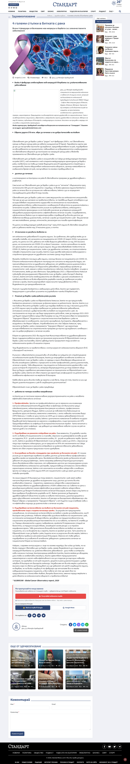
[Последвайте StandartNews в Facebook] (9, 8)
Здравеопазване (60, 16)
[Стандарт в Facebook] (29, 615)
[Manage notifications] (125, 759)
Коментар (14, 712)
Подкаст (50, 753)
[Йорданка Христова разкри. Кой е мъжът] (100, 72)
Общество (38, 753)
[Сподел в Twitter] (74, 624)
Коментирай (82, 630)
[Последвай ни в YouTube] (109, 747)
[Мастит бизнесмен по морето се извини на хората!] (100, 61)
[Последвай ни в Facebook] (104, 747)
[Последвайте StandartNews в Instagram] (11, 8)
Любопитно (84, 753)
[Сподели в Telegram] (82, 624)
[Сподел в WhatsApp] (87, 624)
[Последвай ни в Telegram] (120, 747)
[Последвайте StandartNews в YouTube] (14, 8)
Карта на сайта (91, 762)
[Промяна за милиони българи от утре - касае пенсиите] (100, 28)
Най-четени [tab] (101, 18)
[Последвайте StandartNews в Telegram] (16, 8)
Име (12, 704)
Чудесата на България (66, 753)
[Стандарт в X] (44, 615)
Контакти (80, 762)
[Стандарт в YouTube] (34, 615)
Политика (26, 753)
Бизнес (96, 753)
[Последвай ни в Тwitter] (115, 747)
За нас (17, 762)
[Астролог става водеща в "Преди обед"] (100, 39)
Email (54, 704)
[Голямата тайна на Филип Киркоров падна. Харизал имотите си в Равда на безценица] (100, 50)
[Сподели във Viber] (78, 624)
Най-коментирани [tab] (103, 21)
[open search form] (120, 11)
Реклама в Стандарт (67, 762)
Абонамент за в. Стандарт (108, 762)
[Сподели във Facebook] (70, 624)
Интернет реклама (51, 762)
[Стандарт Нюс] (18, 748)
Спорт (112, 753)
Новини (49, 16)
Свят (104, 753)
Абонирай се (13, 5)
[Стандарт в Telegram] (39, 615)
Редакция (38, 762)
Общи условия (27, 762)
